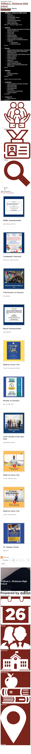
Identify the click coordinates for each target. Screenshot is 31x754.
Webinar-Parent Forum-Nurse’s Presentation (18, 50)
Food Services (11, 16)
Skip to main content (6, 1)
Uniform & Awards (16, 44)
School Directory (11, 98)
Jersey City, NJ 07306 (6, 586)
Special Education (12, 85)
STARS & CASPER (12, 61)
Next (3, 563)
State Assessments (12, 88)
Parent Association (12, 55)
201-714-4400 (4, 588)
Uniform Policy (11, 19)
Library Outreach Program (14, 63)
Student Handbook (12, 36)
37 (28, 560)
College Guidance (12, 92)
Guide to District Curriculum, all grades (17, 83)
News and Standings (12, 73)
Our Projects (10, 89)
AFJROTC (10, 41)
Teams (9, 72)
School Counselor (12, 21)
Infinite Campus (11, 57)
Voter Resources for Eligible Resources (17, 39)
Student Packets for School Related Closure (18, 54)
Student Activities (11, 35)
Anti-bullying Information (14, 20)
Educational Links (12, 86)
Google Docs (10, 33)
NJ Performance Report (13, 17)
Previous (5, 560)
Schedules (10, 75)
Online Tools (10, 32)
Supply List (10, 60)
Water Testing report (12, 23)
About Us (9, 14)
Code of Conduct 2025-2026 (14, 38)
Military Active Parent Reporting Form (17, 64)
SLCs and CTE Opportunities (15, 91)
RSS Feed (6, 557)
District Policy (11, 66)
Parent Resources (11, 58)
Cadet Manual (14, 42)
